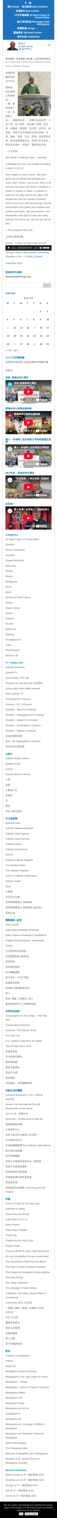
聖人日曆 (10, 1338)
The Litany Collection (16, 1282)
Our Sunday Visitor (15, 865)
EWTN (8, 854)
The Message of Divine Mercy (21, 1288)
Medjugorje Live (13, 1397)
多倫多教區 (11, 1051)
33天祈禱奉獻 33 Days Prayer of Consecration (32, 16)
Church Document (15, 550)
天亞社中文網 (12, 897)
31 (47, 344)
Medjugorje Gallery (15, 1392)
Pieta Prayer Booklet (16, 1230)
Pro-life (9, 623)
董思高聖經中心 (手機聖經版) (20, 1004)
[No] (53, 1510)
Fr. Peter (11, 62)
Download (43, 252)
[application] (28, 248)
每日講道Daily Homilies (35, 6)
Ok (21, 1514)
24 (47, 336)
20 (21, 336)
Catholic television (15, 667)
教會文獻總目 (12, 1067)
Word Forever (12, 650)
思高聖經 (10, 961)
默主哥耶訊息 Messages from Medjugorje (33, 23)
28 (28, 344)
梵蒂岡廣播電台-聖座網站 (18, 902)
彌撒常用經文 (12, 1322)
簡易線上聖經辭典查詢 (17, 988)
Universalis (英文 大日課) (18, 1302)
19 (14, 336)
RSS (19, 263)
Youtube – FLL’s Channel (18, 704)
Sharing (25, 66)
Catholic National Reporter (19, 828)
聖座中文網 (11, 1072)
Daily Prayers (12, 1224)
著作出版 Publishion (28, 36)
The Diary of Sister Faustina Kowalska (25, 1267)
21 (28, 336)
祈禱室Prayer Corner (27, 11)
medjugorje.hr (12, 1413)
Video (8, 645)
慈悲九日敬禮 (12, 1328)
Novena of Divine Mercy (18, 597)
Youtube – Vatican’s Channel (20, 730)
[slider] (46, 247)
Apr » (16, 350)
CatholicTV (11, 672)
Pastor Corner (12, 608)
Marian (9, 576)
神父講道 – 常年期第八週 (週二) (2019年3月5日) (27, 59)
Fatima (9, 1361)
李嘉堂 (9, 795)
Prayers (8, 66)
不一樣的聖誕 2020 (34, 1474)
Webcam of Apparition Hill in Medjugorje (26, 1453)
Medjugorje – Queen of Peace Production (27, 1387)
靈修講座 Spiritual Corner (27, 32)
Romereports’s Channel (17, 699)
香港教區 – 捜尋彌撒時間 (18, 1083)
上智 (7, 779)
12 (14, 327)
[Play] (9, 248)
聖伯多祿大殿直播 (15, 746)
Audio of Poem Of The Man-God (22, 1203)
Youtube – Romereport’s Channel (23, 725)
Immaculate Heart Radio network (22, 688)
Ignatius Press (13, 763)
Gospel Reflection (36, 62)
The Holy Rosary (14, 1277)
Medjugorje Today (14, 1403)
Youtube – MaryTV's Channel (20, 709)
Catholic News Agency (17, 833)
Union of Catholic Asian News (21, 875)
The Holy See (12, 1035)
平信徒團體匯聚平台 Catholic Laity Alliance (28, 1145)
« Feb (8, 350)
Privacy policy (31, 1514)
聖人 (7, 993)
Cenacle (9, 544)
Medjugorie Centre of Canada (21, 1371)
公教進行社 (11, 790)
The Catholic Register (16, 870)
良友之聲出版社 (13, 811)
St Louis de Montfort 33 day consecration (27, 1256)
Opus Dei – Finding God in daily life (24, 1119)
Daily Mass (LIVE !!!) (16, 1219)
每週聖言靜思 (12, 982)
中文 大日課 (11, 1317)
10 (47, 319)
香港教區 (10, 1078)
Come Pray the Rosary (17, 1214)
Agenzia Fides (13, 823)
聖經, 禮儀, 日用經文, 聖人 (19, 998)
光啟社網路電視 (13, 736)
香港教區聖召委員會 (16, 1171)
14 (28, 327)
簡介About (13, 6)
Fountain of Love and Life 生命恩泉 (24, 683)
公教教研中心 (12, 1129)
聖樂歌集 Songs (26, 28)
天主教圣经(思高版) (15, 951)
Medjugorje (11, 581)
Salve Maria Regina (15, 1443)
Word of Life (11, 655)
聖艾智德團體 (12, 1156)
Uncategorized (13, 639)
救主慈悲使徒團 (13, 1150)
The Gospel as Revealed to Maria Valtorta (27, 1272)
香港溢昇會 (11, 1182)
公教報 (9, 891)
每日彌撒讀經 (12, 972)
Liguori (9, 769)
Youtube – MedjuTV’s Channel (21, 720)
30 (41, 344)
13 (21, 327)
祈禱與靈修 (11, 1333)
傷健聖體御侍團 (13, 1124)
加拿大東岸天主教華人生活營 (20, 1135)
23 (41, 336)
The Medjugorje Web (16, 1448)
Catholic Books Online (17, 758)
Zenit (8, 886)
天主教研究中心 (13, 1140)
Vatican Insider (13, 881)
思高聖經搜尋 (12, 967)
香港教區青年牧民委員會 (18, 1177)
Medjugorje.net (13, 1419)
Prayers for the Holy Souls (19, 1240)
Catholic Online (13, 844)
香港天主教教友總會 (16, 1166)
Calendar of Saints (15, 1208)
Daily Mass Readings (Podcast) (22, 930)
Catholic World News (16, 849)
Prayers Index (12, 1246)
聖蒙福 (9, 370)
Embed (38, 256)
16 (41, 327)
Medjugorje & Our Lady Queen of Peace (26, 1376)
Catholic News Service (17, 839)
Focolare (10, 555)
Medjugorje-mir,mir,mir (17, 1408)
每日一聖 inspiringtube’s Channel (22, 741)
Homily (47, 62)
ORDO (9, 945)
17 (47, 327)
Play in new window (25, 252)
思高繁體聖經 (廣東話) (17, 956)
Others (9, 602)
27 (21, 344)
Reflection (17, 66)
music (8, 587)
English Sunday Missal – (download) (24, 940)
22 (34, 336)
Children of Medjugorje (17, 1355)
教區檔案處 (11, 1062)
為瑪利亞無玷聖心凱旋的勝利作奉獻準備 (26, 362)
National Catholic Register (19, 860)
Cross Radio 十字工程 (17, 678)
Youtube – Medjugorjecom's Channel (24, 715)
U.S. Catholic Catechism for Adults (23, 1041)
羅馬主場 (10, 913)
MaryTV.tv (10, 1366)
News (8, 592)
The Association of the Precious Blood (25, 1261)
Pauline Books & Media (17, 774)
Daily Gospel (12, 924)
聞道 (7, 806)
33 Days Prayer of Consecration (22, 539)
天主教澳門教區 (13, 1056)
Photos (9, 613)
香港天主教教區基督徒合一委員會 (23, 1161)
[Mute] (40, 248)
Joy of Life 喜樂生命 (16, 1113)
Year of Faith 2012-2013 (18, 1046)
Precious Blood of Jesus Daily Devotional (27, 1251)
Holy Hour (10, 565)
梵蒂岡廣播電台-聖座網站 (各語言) (23, 907)
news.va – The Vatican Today (20, 1030)
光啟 (7, 784)
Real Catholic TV (14, 693)
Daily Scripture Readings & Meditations (26, 935)
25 (8, 344)
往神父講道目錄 (14, 236)
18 (8, 336)
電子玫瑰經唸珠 (13, 1343)
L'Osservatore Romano (17, 1025)
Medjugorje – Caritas (16, 1382)
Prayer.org (10, 1235)
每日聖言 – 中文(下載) (17, 977)
